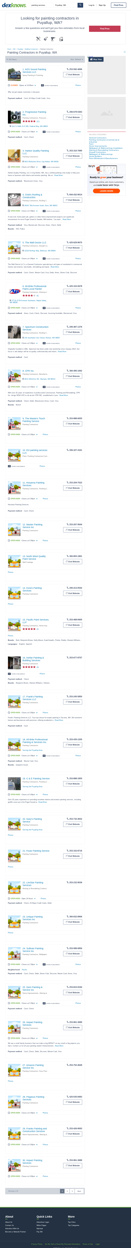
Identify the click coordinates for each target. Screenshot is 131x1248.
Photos (78, 85)
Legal (98, 1244)
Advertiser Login (43, 1222)
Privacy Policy (36, 1244)
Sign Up (102, 5)
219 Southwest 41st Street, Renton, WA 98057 (42, 338)
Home (9, 49)
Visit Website (74, 74)
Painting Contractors (30, 118)
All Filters (13, 59)
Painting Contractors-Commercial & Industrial (45, 456)
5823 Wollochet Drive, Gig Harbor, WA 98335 (41, 162)
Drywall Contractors (46, 246)
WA (14, 49)
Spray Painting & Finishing (33, 75)
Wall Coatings (28, 562)
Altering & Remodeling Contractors (36, 888)
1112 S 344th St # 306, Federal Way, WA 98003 (30, 126)
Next (79, 1191)
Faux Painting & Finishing (49, 1071)
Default (78, 59)
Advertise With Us (12, 1229)
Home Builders (95, 156)
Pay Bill (40, 1232)
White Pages (41, 1225)
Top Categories (73, 1225)
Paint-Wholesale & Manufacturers (103, 158)
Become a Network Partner (15, 1232)
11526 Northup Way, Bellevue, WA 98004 (40, 251)
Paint (24, 456)
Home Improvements (47, 626)
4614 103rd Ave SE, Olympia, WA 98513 (39, 379)
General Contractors (98, 138)
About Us (8, 1222)
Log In (91, 5)
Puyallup (20, 49)
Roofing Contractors (46, 201)
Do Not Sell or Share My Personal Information (62, 1244)
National (40, 1229)
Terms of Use (88, 1244)
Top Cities (72, 1222)
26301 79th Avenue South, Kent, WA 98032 (40, 205)
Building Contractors (31, 49)
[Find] (80, 5)
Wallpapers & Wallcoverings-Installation (106, 148)
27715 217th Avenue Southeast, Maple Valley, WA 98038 (28, 301)
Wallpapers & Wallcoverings (101, 154)
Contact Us (9, 1225)
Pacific (24, 970)
